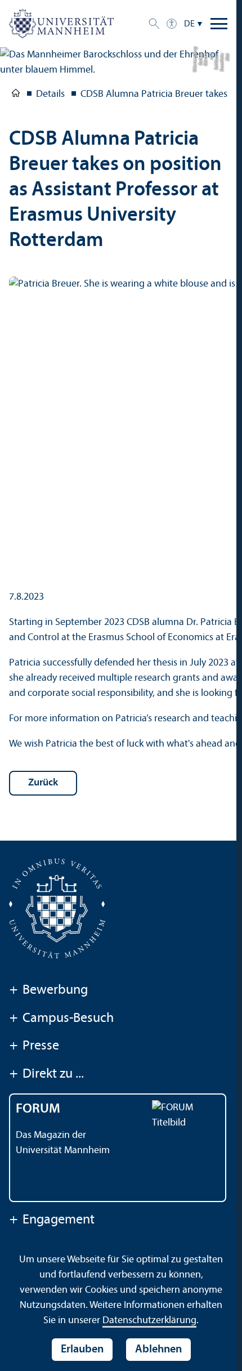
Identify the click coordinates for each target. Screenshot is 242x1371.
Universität (16, 95)
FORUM (38, 1109)
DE (189, 24)
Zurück (43, 783)
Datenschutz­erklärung (149, 1320)
